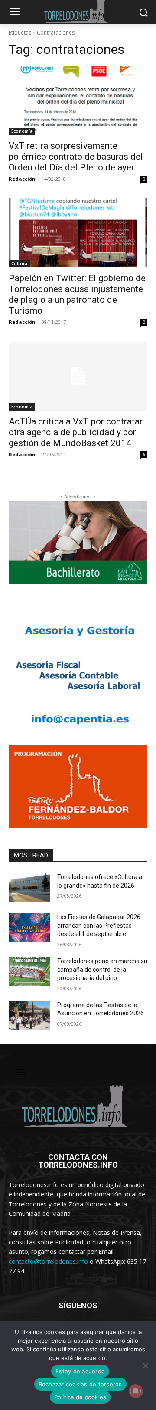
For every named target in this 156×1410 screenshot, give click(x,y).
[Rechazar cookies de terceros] (145, 1365)
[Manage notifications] (136, 1391)
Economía (21, 131)
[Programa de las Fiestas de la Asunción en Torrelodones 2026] (29, 1015)
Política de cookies (80, 1397)
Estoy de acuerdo (80, 1371)
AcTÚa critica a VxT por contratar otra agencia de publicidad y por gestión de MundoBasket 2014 (76, 432)
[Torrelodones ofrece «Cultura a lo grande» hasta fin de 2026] (29, 887)
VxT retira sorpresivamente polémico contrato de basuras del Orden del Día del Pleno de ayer (76, 157)
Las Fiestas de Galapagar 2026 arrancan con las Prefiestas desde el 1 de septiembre (98, 925)
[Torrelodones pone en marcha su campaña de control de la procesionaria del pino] (29, 971)
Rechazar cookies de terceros (80, 1384)
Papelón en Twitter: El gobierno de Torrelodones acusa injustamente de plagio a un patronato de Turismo (77, 294)
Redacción (22, 179)
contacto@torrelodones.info (48, 1261)
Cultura (19, 264)
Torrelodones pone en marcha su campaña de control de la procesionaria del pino (102, 969)
